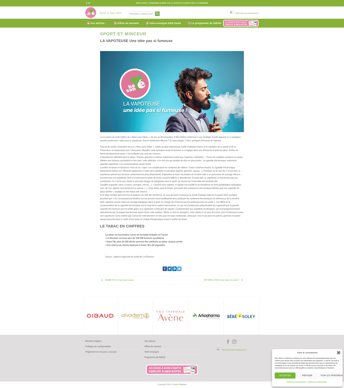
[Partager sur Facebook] (165, 268)
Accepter (285, 375)
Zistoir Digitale (180, 384)
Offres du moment (128, 23)
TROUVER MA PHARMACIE (246, 13)
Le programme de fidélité (206, 23)
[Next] (257, 317)
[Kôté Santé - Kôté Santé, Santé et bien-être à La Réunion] (104, 12)
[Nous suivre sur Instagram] (89, 3)
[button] (338, 352)
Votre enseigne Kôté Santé (165, 23)
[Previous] (84, 317)
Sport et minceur (123, 33)
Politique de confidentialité (296, 382)
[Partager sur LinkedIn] (174, 268)
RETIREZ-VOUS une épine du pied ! (222, 280)
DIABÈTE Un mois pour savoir (119, 280)
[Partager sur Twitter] (169, 268)
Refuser (307, 375)
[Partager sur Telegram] (179, 268)
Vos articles (97, 23)
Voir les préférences (330, 375)
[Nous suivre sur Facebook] (86, 3)
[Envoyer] (157, 13)
